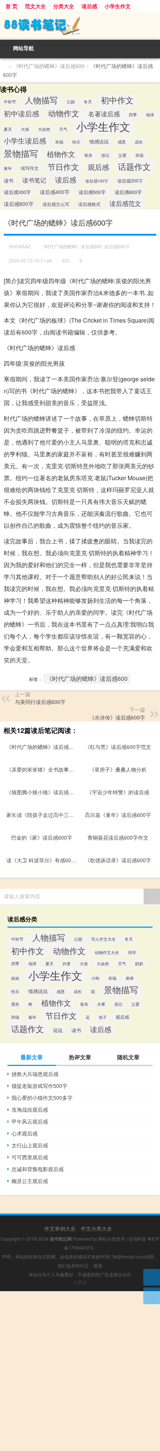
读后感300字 (17, 191)
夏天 (8, 129)
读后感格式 (89, 204)
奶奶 (139, 963)
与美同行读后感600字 (40, 701)
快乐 (76, 142)
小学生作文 (118, 6)
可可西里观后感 (30, 1157)
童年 (8, 168)
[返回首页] (151, 1277)
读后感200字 (130, 180)
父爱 (122, 155)
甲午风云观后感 (30, 1121)
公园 (71, 101)
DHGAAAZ (20, 246)
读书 (8, 180)
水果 (101, 1004)
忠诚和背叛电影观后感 (38, 1169)
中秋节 (10, 101)
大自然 (44, 129)
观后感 (98, 167)
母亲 (88, 155)
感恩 (122, 142)
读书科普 (137, 1238)
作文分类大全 (96, 1228)
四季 (133, 114)
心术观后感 (25, 1133)
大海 (25, 129)
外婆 (67, 963)
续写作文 (30, 168)
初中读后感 (21, 113)
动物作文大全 (107, 952)
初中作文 (117, 100)
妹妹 (15, 978)
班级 (139, 155)
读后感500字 (92, 191)
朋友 (15, 1004)
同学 (132, 952)
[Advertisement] (80, 1371)
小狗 (95, 978)
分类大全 (63, 6)
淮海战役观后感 (30, 1109)
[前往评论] (151, 1295)
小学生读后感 (25, 140)
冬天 (88, 101)
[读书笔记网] (80, 26)
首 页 (11, 6)
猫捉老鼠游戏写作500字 (39, 1085)
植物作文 (61, 154)
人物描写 (41, 100)
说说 (58, 1030)
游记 (105, 155)
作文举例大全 (60, 1228)
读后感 (89, 6)
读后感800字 (18, 203)
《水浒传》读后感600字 (117, 717)
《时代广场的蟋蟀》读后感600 (48, 66)
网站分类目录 (111, 1238)
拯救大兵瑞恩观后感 (35, 1073)
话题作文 (134, 166)
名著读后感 (104, 113)
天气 (63, 129)
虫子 (103, 1017)
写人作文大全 (103, 939)
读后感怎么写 (55, 204)
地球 (150, 114)
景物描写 (21, 153)
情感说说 (99, 141)
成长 (139, 142)
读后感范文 (125, 203)
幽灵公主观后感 (30, 1181)
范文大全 (35, 6)
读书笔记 (34, 180)
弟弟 (129, 978)
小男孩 (80, 1282)
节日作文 (63, 166)
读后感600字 (128, 191)
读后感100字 (96, 181)
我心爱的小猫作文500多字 (42, 1097)
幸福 (59, 142)
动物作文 (63, 113)
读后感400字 (55, 191)
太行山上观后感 (30, 1145)
